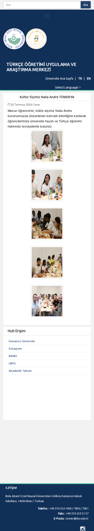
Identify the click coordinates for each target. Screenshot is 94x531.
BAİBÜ (13, 355)
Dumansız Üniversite (22, 341)
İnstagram (15, 348)
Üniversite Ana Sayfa (59, 78)
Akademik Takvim (20, 370)
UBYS (12, 363)
